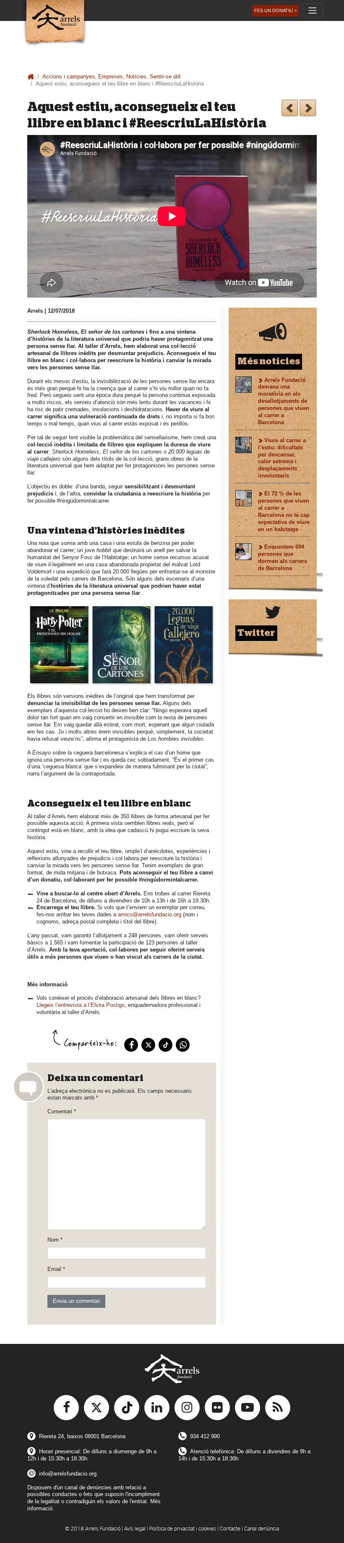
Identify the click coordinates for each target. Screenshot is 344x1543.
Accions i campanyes (68, 76)
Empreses (110, 76)
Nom (55, 1240)
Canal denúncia (261, 1529)
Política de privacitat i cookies (182, 1529)
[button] (275, 10)
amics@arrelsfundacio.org (149, 914)
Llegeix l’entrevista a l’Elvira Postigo (80, 1005)
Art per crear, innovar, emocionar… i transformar (308, 109)
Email (56, 1269)
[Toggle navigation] (312, 10)
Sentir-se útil (165, 76)
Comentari (61, 1111)
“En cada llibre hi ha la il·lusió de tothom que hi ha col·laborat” (290, 109)
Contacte (230, 1529)
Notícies (136, 76)
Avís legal (135, 1529)
